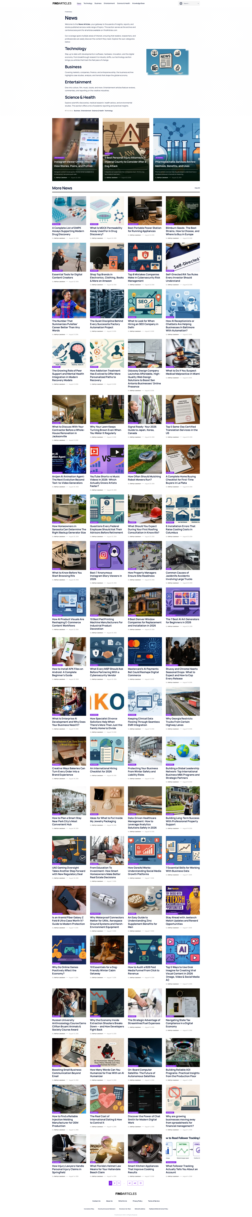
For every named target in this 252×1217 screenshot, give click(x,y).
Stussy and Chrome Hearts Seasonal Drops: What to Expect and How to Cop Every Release (182, 673)
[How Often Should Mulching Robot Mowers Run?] (145, 459)
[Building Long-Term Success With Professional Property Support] (183, 800)
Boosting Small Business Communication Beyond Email (66, 1073)
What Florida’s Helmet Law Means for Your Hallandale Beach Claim (105, 1169)
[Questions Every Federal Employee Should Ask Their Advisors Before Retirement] (107, 509)
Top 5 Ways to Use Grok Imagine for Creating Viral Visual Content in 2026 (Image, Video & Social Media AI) (183, 973)
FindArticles (68, 12)
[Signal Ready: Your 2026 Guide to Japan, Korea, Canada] (145, 409)
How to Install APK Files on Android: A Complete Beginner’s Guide (67, 672)
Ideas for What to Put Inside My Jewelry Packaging (106, 819)
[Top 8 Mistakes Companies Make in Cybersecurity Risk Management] (145, 257)
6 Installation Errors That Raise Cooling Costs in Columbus (180, 529)
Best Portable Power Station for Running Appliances (144, 229)
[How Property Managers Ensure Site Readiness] (145, 555)
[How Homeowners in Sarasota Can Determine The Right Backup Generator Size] (69, 509)
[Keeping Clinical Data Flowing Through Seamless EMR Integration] (145, 701)
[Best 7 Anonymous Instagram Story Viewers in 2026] (107, 555)
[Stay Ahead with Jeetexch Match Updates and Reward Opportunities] (183, 900)
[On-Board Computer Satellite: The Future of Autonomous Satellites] (145, 1052)
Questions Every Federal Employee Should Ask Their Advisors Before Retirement (106, 529)
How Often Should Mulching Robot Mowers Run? (144, 478)
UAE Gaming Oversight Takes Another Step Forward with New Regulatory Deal (68, 871)
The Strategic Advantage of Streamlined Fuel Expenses (144, 1021)
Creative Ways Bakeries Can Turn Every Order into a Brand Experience (68, 771)
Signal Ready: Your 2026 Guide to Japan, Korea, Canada (142, 430)
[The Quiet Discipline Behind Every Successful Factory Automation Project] (107, 303)
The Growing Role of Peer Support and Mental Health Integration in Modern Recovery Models (68, 375)
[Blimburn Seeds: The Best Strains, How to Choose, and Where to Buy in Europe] (183, 210)
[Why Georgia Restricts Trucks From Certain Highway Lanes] (183, 701)
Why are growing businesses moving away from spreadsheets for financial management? (180, 1121)
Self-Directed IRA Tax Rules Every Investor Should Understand (182, 277)
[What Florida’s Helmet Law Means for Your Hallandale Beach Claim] (107, 1148)
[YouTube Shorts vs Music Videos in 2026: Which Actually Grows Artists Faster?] (107, 459)
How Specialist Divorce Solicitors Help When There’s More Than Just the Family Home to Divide (106, 723)
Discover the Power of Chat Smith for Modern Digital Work (144, 1119)
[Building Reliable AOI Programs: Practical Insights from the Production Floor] (183, 1052)
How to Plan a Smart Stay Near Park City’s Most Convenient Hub (66, 821)
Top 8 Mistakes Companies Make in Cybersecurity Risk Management (144, 277)
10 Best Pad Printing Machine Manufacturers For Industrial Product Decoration (106, 624)
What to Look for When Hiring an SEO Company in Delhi (143, 324)
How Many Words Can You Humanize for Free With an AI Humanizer (107, 1073)
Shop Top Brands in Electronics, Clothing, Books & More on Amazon (107, 277)
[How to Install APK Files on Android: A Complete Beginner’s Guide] (69, 651)
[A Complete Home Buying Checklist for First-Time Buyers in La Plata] (183, 459)
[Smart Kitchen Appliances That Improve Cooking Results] (145, 1148)
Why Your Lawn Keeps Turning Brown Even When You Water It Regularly (105, 430)
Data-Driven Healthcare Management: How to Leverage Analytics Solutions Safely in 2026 (142, 822)
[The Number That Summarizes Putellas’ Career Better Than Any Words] (69, 303)
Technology (109, 111)
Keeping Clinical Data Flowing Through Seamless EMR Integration (144, 722)
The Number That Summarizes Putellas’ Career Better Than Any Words (66, 325)
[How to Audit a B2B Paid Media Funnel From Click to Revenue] (145, 949)
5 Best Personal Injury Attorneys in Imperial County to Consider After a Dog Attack (125, 162)
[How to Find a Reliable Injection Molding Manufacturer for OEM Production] (69, 1099)
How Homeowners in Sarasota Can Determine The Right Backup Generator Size (69, 529)
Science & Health (98, 111)
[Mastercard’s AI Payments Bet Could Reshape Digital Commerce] (145, 651)
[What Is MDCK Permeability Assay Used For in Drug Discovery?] (107, 210)
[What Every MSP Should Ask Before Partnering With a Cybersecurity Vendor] (107, 651)
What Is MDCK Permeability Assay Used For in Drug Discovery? (106, 231)
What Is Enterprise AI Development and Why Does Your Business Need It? (69, 722)
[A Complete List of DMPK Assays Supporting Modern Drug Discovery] (69, 210)
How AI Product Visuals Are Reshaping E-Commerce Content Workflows (68, 622)
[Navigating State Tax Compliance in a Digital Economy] (183, 1002)
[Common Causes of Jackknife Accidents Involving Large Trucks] (183, 555)
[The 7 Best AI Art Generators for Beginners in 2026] (183, 601)
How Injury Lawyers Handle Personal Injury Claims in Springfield (68, 1169)
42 (135, 1183)
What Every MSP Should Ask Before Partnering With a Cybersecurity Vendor (106, 672)
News (168, 569)
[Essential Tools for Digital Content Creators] (69, 257)
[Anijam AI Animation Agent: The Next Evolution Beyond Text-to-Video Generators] (69, 459)
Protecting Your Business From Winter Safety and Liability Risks (143, 771)
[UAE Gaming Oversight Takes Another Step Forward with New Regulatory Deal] (69, 850)
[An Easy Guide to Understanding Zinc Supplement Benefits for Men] (145, 900)
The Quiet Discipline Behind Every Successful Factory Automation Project (106, 324)
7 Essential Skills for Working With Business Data (183, 869)
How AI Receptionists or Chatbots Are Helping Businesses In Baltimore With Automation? (180, 325)
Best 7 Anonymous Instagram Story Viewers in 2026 (106, 576)
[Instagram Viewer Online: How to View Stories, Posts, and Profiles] (75, 149)
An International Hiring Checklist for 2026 (103, 770)
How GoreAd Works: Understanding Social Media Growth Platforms (144, 871)
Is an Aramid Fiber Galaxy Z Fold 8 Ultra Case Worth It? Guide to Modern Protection (68, 921)
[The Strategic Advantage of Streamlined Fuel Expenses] (145, 1002)
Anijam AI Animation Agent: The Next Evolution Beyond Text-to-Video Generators (68, 480)
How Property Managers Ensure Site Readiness (142, 574)
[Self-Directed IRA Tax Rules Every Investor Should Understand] (183, 257)
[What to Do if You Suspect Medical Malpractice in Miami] (183, 353)
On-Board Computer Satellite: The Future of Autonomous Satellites (141, 1073)
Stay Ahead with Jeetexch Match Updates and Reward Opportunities (182, 921)
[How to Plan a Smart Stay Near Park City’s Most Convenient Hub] (69, 800)
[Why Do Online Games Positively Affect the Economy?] (69, 949)
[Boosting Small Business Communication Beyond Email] (69, 1052)
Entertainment (86, 111)
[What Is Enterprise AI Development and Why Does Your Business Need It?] (69, 701)
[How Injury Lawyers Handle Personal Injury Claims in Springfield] (69, 1148)
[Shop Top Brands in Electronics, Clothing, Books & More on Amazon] (107, 257)
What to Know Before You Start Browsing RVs (67, 574)
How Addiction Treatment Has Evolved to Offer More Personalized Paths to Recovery (105, 375)
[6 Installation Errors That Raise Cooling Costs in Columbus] (183, 509)
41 (130, 1183)
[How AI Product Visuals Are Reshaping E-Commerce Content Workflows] (69, 601)
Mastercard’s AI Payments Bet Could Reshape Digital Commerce (143, 672)
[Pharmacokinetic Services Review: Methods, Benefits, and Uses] (176, 149)
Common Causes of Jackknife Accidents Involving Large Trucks (179, 576)
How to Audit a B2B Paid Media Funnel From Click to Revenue (143, 970)
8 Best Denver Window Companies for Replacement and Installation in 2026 (145, 622)
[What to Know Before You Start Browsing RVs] (69, 555)
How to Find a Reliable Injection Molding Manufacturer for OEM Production (65, 1121)
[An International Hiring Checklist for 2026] (107, 751)
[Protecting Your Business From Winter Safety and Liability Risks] (145, 751)
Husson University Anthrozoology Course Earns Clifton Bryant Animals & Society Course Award (69, 1024)
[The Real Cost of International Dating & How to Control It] (107, 1099)
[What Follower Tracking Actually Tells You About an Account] (183, 1148)
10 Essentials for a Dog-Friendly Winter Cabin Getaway (104, 970)
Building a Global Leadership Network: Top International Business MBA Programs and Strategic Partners (183, 773)
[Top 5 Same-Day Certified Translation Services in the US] (183, 409)
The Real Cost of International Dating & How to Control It (106, 1119)
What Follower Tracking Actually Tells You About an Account (182, 1169)
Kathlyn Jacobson (61, 177)
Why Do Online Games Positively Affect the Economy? (65, 970)
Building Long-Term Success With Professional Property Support (182, 821)
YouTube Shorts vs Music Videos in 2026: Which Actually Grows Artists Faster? (105, 481)
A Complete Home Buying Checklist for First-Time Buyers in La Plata (181, 480)
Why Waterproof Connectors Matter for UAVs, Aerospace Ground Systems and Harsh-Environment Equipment (107, 922)
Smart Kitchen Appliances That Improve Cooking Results (143, 1169)
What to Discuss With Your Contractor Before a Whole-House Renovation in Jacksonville (68, 431)
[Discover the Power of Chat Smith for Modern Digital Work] (145, 1099)
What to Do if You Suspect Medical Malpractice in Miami (183, 372)
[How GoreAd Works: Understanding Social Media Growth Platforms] (145, 850)
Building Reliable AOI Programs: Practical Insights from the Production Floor (183, 1073)
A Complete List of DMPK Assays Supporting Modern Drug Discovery (68, 231)
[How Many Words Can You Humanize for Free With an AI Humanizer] (107, 1052)
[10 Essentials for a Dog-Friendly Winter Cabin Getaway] (107, 949)
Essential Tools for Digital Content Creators (67, 276)
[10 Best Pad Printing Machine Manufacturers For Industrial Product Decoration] (107, 601)
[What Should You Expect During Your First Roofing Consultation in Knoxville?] (145, 509)
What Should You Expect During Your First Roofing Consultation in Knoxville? (143, 529)
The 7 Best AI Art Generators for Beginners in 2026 (182, 620)
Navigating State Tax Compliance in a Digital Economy (179, 1023)
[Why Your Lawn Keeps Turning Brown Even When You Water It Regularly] (107, 409)
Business (77, 111)
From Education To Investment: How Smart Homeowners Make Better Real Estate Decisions (105, 872)
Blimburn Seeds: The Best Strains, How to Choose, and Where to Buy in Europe (182, 231)
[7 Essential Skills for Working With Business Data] (183, 850)
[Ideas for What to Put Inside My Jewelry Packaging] (107, 800)
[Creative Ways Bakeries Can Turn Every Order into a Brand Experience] (69, 751)
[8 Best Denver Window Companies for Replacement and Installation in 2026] (145, 601)
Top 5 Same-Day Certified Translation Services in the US (182, 430)
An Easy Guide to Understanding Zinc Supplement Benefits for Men (142, 922)
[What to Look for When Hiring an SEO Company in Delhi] (145, 303)
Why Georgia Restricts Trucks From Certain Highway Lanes (179, 722)
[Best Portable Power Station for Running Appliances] (145, 210)
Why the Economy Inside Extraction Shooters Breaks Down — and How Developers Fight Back (107, 1024)
